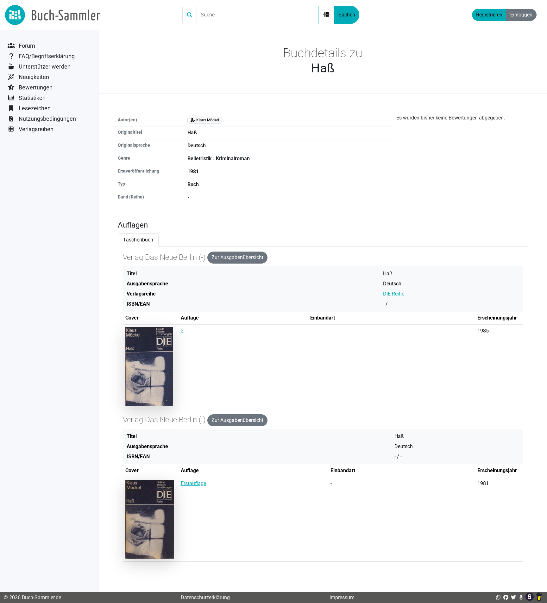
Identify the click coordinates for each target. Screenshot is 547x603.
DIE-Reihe (393, 294)
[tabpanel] (323, 409)
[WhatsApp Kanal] (498, 597)
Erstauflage (193, 483)
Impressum (342, 597)
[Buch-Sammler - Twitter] (513, 597)
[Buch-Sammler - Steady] (530, 597)
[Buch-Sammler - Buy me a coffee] (539, 597)
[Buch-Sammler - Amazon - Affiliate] (521, 597)
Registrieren (489, 15)
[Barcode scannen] (326, 15)
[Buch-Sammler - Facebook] (506, 597)
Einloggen (521, 15)
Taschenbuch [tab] (138, 240)
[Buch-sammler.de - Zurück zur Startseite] (52, 15)
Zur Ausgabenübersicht (237, 257)
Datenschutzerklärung (205, 597)
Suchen (346, 15)
